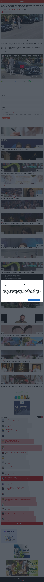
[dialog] (22, 291)
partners (8, 285)
